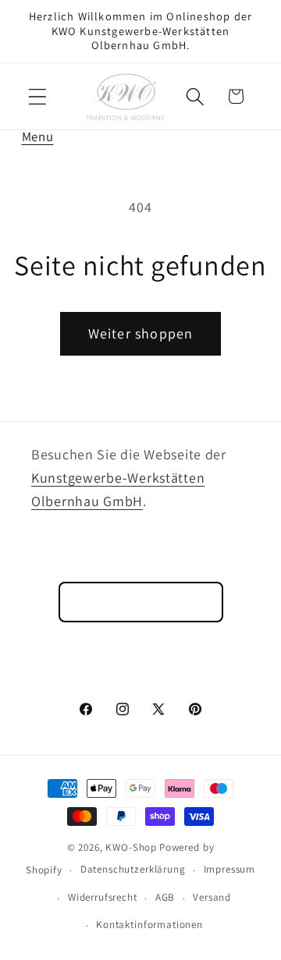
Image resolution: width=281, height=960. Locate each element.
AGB (165, 897)
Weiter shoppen (141, 333)
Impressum (230, 869)
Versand (212, 897)
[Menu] (38, 96)
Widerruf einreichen (141, 602)
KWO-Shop (131, 847)
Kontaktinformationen (149, 924)
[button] (38, 96)
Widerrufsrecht (102, 897)
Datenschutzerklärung (133, 869)
